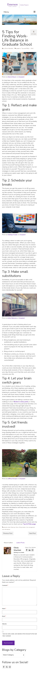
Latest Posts (20, 543)
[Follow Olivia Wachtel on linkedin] (29, 550)
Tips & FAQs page (29, 524)
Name (4, 608)
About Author (8, 543)
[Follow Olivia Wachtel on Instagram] (32, 550)
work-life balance (6, 529)
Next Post (32, 533)
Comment (5, 585)
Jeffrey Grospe (12, 478)
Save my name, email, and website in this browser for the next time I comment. (20, 635)
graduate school (6, 527)
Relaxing (13, 527)
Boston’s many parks (21, 402)
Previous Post (7, 533)
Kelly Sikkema (12, 318)
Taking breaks (22, 527)
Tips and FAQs (25, 48)
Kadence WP (34, 677)
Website (4, 624)
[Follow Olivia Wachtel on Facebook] (26, 550)
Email (4, 616)
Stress (17, 527)
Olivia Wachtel (9, 48)
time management (30, 527)
